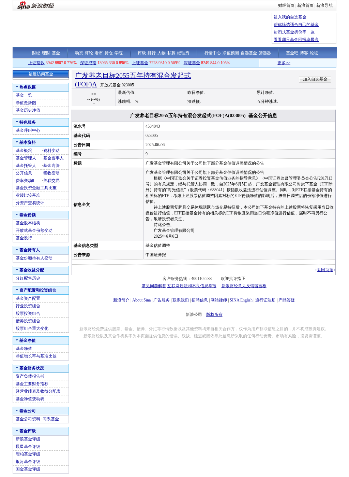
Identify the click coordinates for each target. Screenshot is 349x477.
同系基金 (51, 419)
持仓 (109, 53)
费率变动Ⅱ (25, 180)
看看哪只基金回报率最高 (296, 39)
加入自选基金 (315, 79)
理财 (46, 53)
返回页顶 (325, 269)
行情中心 (212, 53)
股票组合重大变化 (32, 328)
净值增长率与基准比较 (36, 356)
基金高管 (51, 165)
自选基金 (249, 53)
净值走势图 (26, 102)
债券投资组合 (28, 321)
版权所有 (214, 314)
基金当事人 (53, 158)
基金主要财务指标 (32, 383)
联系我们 (180, 300)
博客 (304, 53)
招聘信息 (200, 300)
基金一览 (24, 95)
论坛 (314, 53)
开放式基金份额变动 (34, 230)
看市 (99, 53)
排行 (152, 53)
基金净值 (24, 348)
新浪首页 (305, 5)
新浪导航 (324, 5)
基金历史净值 (28, 110)
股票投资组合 (28, 313)
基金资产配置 (28, 298)
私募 (171, 53)
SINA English (241, 300)
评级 (142, 53)
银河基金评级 (28, 461)
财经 (36, 53)
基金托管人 (26, 165)
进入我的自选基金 (290, 17)
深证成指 (88, 62)
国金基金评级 (28, 469)
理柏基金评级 (28, 454)
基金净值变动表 (30, 398)
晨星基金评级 (28, 446)
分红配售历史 (28, 278)
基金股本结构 (28, 223)
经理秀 (183, 53)
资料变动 (51, 150)
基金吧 (292, 53)
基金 (56, 53)
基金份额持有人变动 (34, 258)
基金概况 (24, 150)
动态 (79, 53)
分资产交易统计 (30, 202)
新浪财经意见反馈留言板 (244, 285)
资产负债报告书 (30, 376)
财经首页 (286, 5)
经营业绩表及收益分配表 (38, 391)
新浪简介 (121, 300)
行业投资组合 (28, 306)
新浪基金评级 (28, 439)
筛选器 (265, 53)
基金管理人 (26, 158)
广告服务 (161, 300)
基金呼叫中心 (28, 130)
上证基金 (140, 62)
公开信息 (24, 173)
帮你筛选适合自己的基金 (296, 24)
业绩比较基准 (28, 195)
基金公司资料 (28, 419)
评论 (89, 53)
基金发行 (24, 238)
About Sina (141, 300)
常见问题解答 (154, 285)
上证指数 (36, 62)
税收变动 (51, 173)
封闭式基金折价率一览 (294, 32)
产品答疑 (286, 300)
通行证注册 (265, 300)
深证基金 (192, 62)
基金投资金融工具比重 (36, 187)
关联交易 (51, 180)
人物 (161, 53)
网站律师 (219, 300)
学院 (119, 53)
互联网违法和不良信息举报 (191, 285)
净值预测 (231, 53)
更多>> (278, 62)
